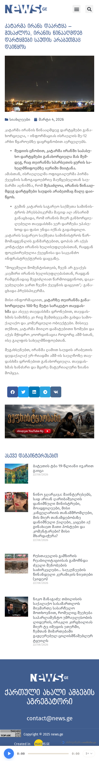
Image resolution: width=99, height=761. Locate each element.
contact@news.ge (50, 718)
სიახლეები (19, 119)
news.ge (57, 734)
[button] (76, 9)
